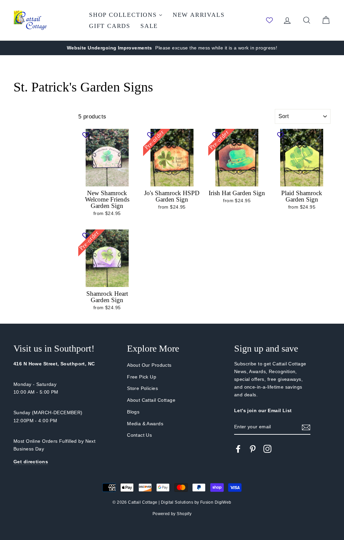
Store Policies (142, 388)
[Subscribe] (306, 427)
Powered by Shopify (172, 513)
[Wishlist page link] (269, 20)
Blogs (133, 412)
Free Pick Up (141, 377)
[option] (172, 48)
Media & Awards (145, 423)
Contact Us (139, 435)
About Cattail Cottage (151, 400)
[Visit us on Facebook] (238, 449)
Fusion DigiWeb (215, 502)
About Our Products (149, 365)
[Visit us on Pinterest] (253, 449)
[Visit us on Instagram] (267, 449)
